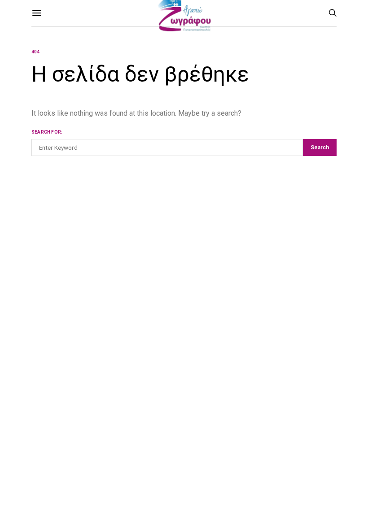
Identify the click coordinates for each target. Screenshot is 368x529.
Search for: (46, 132)
